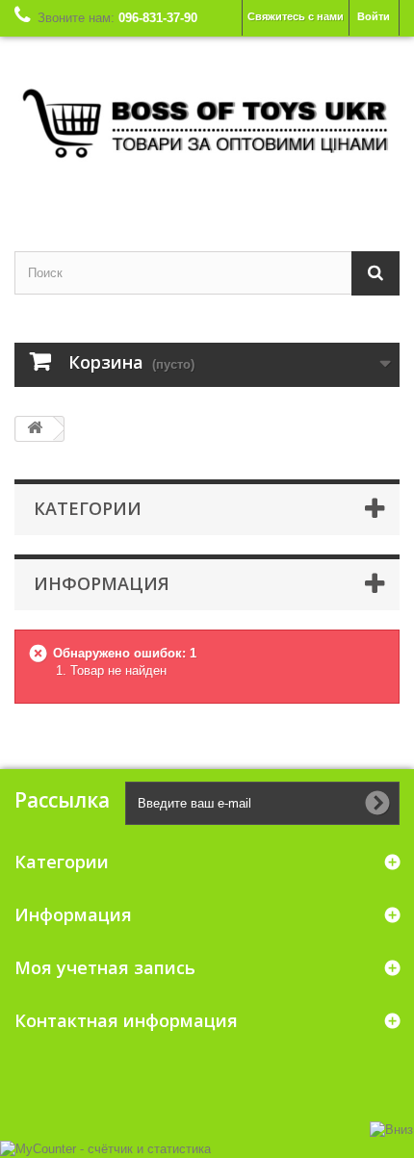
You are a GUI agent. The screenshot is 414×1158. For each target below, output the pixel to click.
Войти (373, 16)
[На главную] (34, 429)
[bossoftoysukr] (207, 127)
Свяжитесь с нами (295, 16)
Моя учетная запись (104, 967)
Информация (101, 583)
